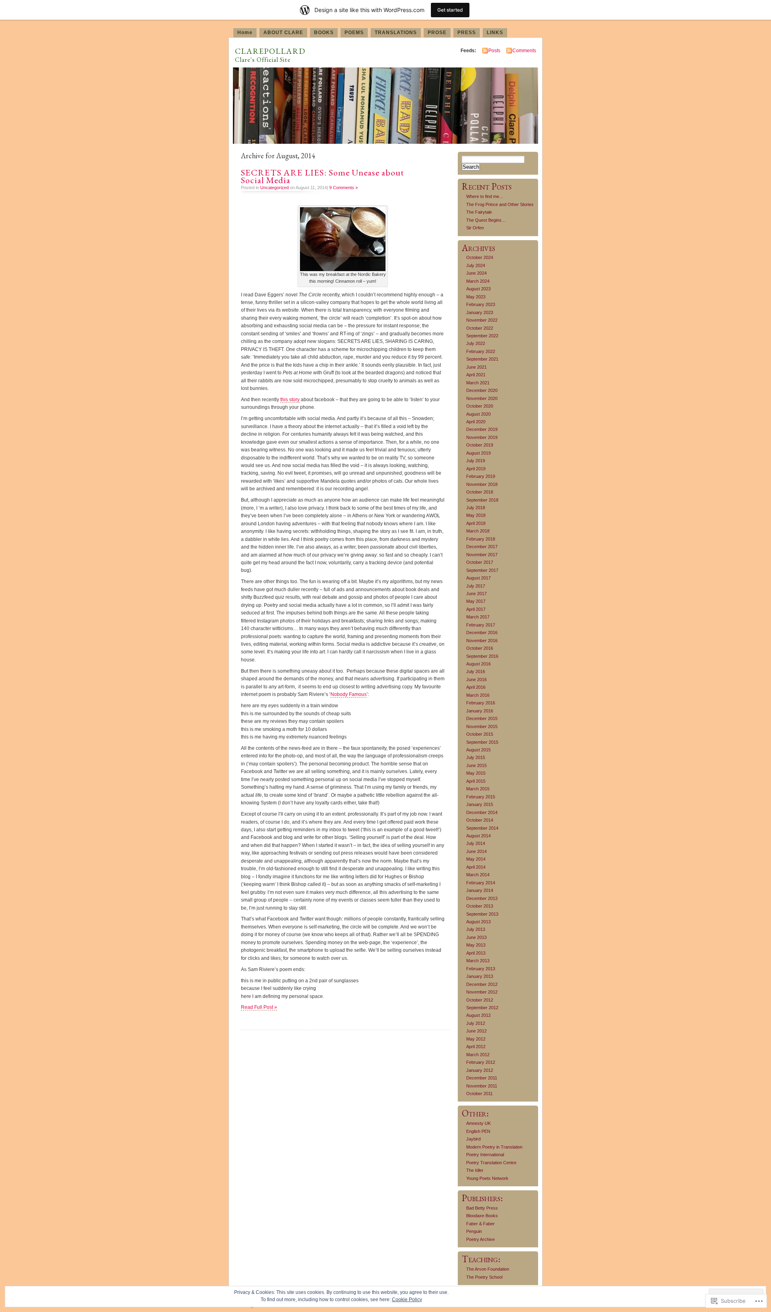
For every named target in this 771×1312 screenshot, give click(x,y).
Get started (450, 10)
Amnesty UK (478, 1123)
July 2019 (475, 460)
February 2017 (480, 624)
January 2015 (479, 804)
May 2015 (475, 773)
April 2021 (475, 374)
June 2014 (476, 851)
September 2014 (482, 828)
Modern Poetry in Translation (494, 1147)
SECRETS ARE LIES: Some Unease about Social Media (322, 176)
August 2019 (478, 453)
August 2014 (478, 835)
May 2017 (475, 601)
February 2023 (480, 304)
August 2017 (478, 577)
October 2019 (479, 445)
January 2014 (479, 890)
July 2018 (475, 507)
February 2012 (480, 1062)
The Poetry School (484, 1277)
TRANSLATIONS (396, 32)
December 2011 (481, 1077)
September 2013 (482, 914)
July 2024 (475, 265)
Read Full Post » (259, 1007)
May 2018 (475, 515)
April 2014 (475, 867)
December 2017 (482, 546)
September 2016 (482, 656)
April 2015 (475, 781)
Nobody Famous (348, 694)
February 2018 (480, 539)
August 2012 (478, 1015)
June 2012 (476, 1030)
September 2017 (482, 570)
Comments (524, 50)
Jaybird (473, 1139)
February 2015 (480, 796)
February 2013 (480, 968)
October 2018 (479, 492)
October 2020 (479, 406)
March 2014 (478, 874)
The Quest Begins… (486, 220)
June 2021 (476, 367)
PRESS (466, 32)
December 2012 (482, 984)
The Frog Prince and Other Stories (500, 204)
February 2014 (480, 882)
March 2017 (478, 616)
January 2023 (479, 312)
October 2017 (479, 562)
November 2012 (482, 992)
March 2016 (478, 695)
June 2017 (476, 593)
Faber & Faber (480, 1223)
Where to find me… (485, 196)
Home (245, 32)
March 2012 (478, 1054)
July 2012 (475, 1023)
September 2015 (482, 742)
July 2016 (475, 671)
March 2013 (478, 960)
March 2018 (478, 530)
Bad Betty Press (482, 1208)
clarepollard (270, 49)
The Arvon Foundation (487, 1269)
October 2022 (479, 328)
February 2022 (480, 351)
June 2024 (476, 273)
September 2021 (482, 359)
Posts (494, 50)
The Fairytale (479, 212)
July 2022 (475, 343)
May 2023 (475, 296)
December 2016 (482, 632)
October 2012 (479, 1000)
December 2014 (482, 812)
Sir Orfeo (475, 227)
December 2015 (482, 718)
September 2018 (482, 500)
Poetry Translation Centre (491, 1162)
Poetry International (485, 1154)
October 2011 (479, 1093)
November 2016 (482, 640)
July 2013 (475, 929)
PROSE (437, 32)
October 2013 (479, 906)
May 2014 (475, 859)
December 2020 (482, 390)
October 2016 (479, 648)
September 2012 (482, 1007)
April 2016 (475, 687)
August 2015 (478, 749)
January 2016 (479, 710)
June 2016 (476, 679)
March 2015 (478, 788)
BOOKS (324, 32)
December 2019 (482, 429)
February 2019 (480, 476)
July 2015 (475, 757)
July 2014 (475, 843)
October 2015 (479, 734)
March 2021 (478, 382)
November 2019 (482, 437)
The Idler (474, 1170)
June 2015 (476, 765)
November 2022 (482, 320)
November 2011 (481, 1085)
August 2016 (478, 663)
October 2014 (479, 820)
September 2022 (482, 335)
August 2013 (478, 921)
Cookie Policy (407, 1299)
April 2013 (475, 953)
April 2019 (475, 468)
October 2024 (479, 257)
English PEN (478, 1131)
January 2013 (479, 976)
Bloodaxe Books (482, 1215)
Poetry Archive (480, 1239)
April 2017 (475, 609)
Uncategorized (274, 187)
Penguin (474, 1231)
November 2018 (482, 484)
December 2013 (482, 898)
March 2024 (478, 281)
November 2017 (482, 554)
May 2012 (475, 1039)
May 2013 (475, 945)
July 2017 (475, 586)
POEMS (354, 32)
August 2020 (478, 414)
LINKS (495, 32)
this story (290, 399)
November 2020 (482, 398)
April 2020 (475, 421)
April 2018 (475, 523)
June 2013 (476, 937)
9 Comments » (343, 187)
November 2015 (482, 726)
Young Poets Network (487, 1178)
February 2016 (480, 702)
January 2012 (479, 1070)
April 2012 (475, 1046)
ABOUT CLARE (283, 32)
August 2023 (478, 288)
